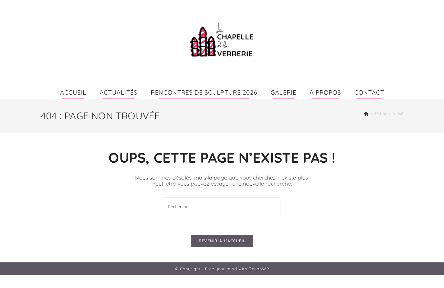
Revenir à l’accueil (222, 240)
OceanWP (259, 268)
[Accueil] (366, 113)
